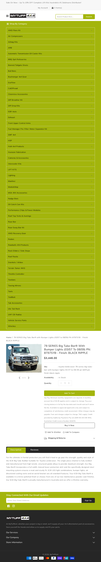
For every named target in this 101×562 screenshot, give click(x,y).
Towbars (12, 280)
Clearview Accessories (18, 94)
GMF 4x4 (12, 135)
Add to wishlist (54, 432)
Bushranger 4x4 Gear (17, 77)
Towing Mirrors (14, 285)
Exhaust (11, 117)
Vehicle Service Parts (17, 320)
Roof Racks (13, 256)
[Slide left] (19, 378)
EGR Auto (12, 111)
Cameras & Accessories (18, 158)
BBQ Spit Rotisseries (17, 59)
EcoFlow (11, 82)
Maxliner (12, 181)
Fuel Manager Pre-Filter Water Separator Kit (27, 129)
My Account (43, 8)
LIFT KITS (12, 169)
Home (8, 337)
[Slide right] (28, 378)
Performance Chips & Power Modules (24, 210)
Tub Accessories (15, 303)
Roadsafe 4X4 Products (18, 245)
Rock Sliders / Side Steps (19, 251)
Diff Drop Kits (14, 106)
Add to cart (69, 393)
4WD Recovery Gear (17, 233)
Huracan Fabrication (17, 152)
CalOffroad (13, 88)
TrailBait (11, 297)
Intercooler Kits (14, 164)
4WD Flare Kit (14, 30)
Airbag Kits (13, 42)
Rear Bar (12, 222)
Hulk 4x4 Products (16, 146)
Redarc (11, 239)
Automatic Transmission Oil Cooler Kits (25, 53)
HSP (10, 140)
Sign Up (88, 500)
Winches (12, 326)
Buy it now (69, 425)
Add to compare (72, 432)
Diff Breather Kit (15, 100)
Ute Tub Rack (14, 309)
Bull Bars (12, 71)
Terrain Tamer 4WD (16, 268)
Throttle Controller (16, 274)
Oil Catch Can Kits (16, 204)
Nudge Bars (13, 198)
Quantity (47, 383)
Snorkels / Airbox (15, 262)
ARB (10, 48)
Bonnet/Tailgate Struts (18, 65)
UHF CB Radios (15, 314)
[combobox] (75, 16)
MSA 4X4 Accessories (17, 193)
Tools (10, 291)
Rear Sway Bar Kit (16, 227)
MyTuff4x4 (54, 554)
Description (15, 450)
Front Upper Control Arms (19, 123)
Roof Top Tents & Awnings (19, 216)
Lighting (11, 175)
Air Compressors (15, 36)
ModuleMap (13, 187)
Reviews (35, 450)
